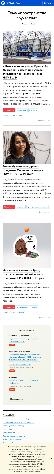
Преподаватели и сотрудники (14, 436)
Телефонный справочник (12, 439)
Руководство (7, 429)
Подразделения (9, 432)
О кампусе (9, 415)
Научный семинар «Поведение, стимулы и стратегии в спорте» (25, 339)
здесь (42, 454)
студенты (33, 110)
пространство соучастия (14, 115)
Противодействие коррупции (14, 426)
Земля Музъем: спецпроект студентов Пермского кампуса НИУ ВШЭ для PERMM (23, 170)
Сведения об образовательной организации (20, 419)
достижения (22, 307)
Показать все (16, 399)
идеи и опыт (22, 110)
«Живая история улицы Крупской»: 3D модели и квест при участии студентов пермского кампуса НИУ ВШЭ (26, 71)
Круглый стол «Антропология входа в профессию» (23, 381)
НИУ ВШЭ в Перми (13, 3)
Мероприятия (26, 330)
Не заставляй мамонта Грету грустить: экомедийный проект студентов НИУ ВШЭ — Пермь (23, 274)
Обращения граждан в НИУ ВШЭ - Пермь (18, 422)
